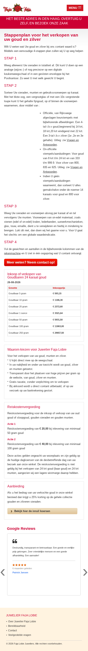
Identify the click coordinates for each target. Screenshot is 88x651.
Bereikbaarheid (16, 626)
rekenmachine (12, 253)
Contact (12, 630)
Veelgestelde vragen (19, 635)
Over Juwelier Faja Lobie (22, 621)
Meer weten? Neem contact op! (31, 262)
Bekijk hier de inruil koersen (32, 511)
